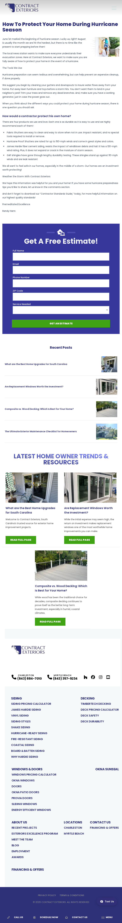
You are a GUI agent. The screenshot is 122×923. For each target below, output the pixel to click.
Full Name (18, 250)
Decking (88, 698)
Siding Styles (20, 721)
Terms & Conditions (72, 895)
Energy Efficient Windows (31, 810)
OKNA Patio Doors (25, 792)
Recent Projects (24, 828)
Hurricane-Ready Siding (29, 733)
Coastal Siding (22, 745)
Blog (15, 845)
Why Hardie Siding (24, 757)
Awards (18, 857)
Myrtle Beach (74, 834)
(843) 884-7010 (29, 678)
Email (16, 264)
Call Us (18, 917)
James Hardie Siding (26, 710)
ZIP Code (18, 290)
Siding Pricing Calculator (31, 704)
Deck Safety (90, 715)
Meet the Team (22, 839)
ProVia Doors (22, 798)
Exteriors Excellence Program (35, 834)
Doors (17, 786)
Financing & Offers (104, 828)
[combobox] (61, 310)
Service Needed (22, 304)
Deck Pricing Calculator (100, 710)
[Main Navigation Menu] (114, 8)
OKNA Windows (23, 780)
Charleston (73, 828)
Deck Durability (92, 721)
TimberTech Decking (96, 704)
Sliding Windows (24, 804)
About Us (19, 822)
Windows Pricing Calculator (34, 774)
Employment (21, 851)
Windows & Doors (27, 769)
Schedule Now (49, 917)
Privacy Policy (47, 895)
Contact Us (100, 822)
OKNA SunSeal (107, 769)
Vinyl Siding (20, 715)
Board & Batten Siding (28, 751)
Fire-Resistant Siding (27, 739)
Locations (73, 822)
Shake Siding (20, 727)
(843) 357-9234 (65, 678)
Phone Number (21, 277)
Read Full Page (20, 540)
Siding (16, 698)
